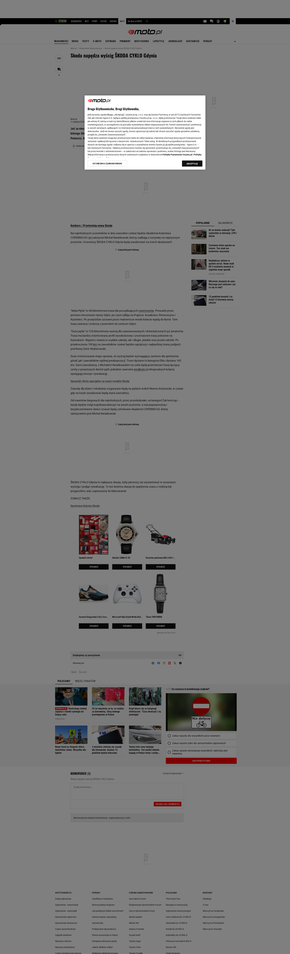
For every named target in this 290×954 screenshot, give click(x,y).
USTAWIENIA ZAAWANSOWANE (107, 163)
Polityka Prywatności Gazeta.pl (177, 154)
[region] (145, 132)
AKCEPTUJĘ (192, 163)
